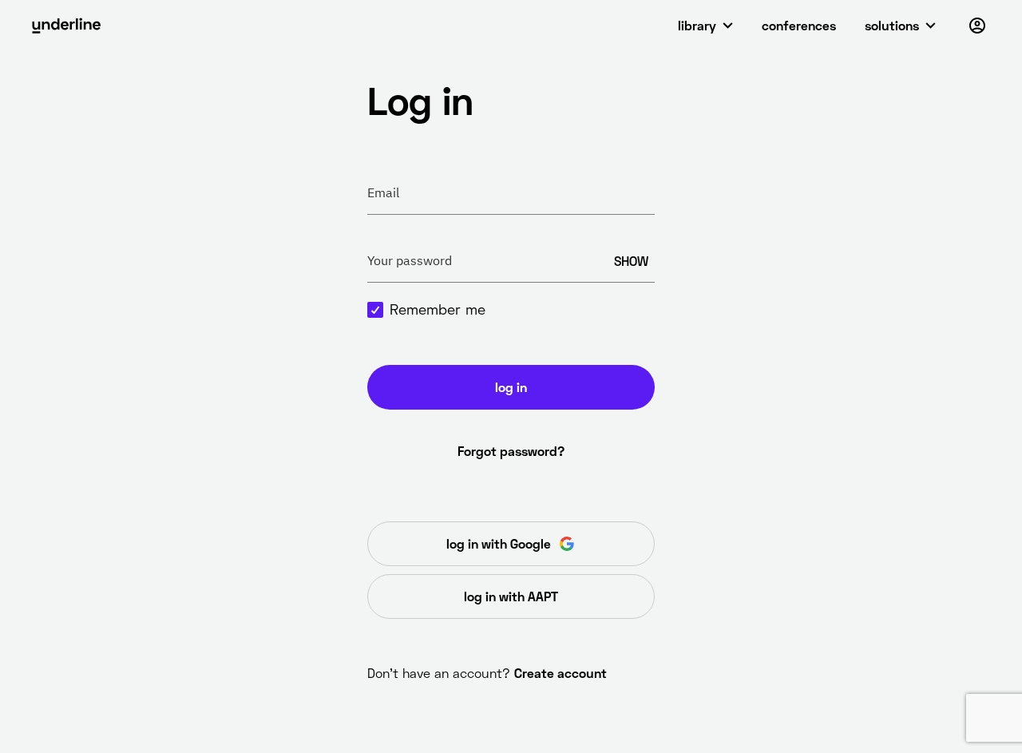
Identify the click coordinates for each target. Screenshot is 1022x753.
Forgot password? (511, 450)
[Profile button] (977, 25)
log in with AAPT (511, 596)
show (631, 260)
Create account (560, 672)
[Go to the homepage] (66, 26)
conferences (799, 25)
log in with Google (498, 543)
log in (511, 386)
